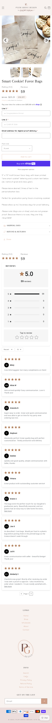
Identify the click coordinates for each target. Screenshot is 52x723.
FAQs (26, 676)
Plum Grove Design (24, 719)
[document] (26, 40)
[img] (10, 91)
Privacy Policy (26, 680)
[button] (3, 7)
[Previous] (5, 40)
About (26, 626)
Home (25, 616)
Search (26, 673)
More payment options (26, 169)
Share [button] (8, 239)
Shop (26, 619)
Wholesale (26, 623)
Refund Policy (26, 683)
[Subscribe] (44, 701)
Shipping (4, 100)
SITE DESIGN (39, 719)
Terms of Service (26, 687)
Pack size (5, 144)
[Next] (46, 40)
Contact (26, 630)
